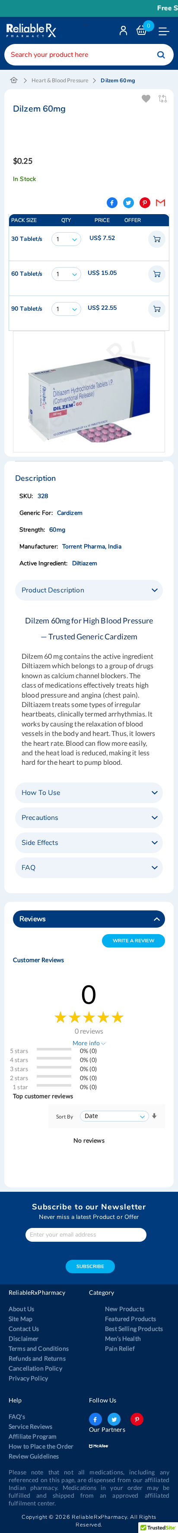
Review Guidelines (34, 1456)
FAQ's (17, 1416)
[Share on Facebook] (112, 202)
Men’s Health (123, 1338)
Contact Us (24, 1328)
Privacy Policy (28, 1378)
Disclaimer (23, 1338)
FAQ (28, 867)
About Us (21, 1308)
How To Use (41, 793)
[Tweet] (128, 202)
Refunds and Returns (37, 1358)
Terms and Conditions (39, 1348)
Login (124, 32)
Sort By (64, 1116)
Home (14, 80)
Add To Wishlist (146, 98)
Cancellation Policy (35, 1368)
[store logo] (30, 30)
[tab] (89, 590)
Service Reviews (30, 1426)
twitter (114, 1419)
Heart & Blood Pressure (60, 80)
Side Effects (40, 843)
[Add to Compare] (163, 98)
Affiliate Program (33, 1436)
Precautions (40, 818)
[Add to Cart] (156, 239)
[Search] (161, 54)
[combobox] (89, 54)
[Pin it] (145, 202)
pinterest (136, 1419)
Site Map (20, 1318)
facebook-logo (95, 1419)
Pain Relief (120, 1348)
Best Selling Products (134, 1328)
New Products (124, 1308)
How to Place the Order (41, 1446)
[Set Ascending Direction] (154, 1116)
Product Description (53, 590)
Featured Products (130, 1318)
